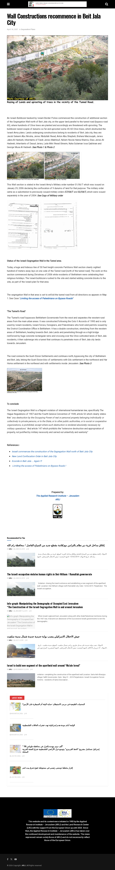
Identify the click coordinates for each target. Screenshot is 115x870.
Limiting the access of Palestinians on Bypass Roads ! (39, 466)
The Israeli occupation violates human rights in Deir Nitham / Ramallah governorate (49, 574)
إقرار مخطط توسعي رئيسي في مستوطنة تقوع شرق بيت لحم (47, 767)
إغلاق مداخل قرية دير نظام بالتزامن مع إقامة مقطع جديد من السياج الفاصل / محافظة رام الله (55, 545)
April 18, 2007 (12, 29)
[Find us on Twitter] (11, 859)
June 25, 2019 (20, 549)
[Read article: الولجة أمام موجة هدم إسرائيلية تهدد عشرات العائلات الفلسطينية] (15, 728)
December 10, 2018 (22, 669)
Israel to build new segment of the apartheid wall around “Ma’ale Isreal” (43, 665)
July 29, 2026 (15, 756)
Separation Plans (28, 29)
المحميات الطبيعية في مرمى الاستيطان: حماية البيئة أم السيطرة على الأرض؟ (53, 704)
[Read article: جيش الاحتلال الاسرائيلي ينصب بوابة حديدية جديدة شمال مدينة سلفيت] (21, 651)
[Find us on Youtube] (15, 859)
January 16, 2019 (21, 611)
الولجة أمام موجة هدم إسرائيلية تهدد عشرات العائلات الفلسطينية (48, 725)
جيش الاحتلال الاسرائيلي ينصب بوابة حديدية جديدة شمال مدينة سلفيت (43, 636)
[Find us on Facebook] (7, 859)
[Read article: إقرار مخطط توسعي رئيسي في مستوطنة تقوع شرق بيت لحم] (15, 770)
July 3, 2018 (19, 640)
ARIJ (24, 865)
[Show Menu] (8, 4)
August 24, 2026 (17, 714)
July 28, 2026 (15, 777)
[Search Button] (106, 4)
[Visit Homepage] (57, 4)
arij (10, 549)
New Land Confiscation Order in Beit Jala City (34, 456)
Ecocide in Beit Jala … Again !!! (27, 461)
